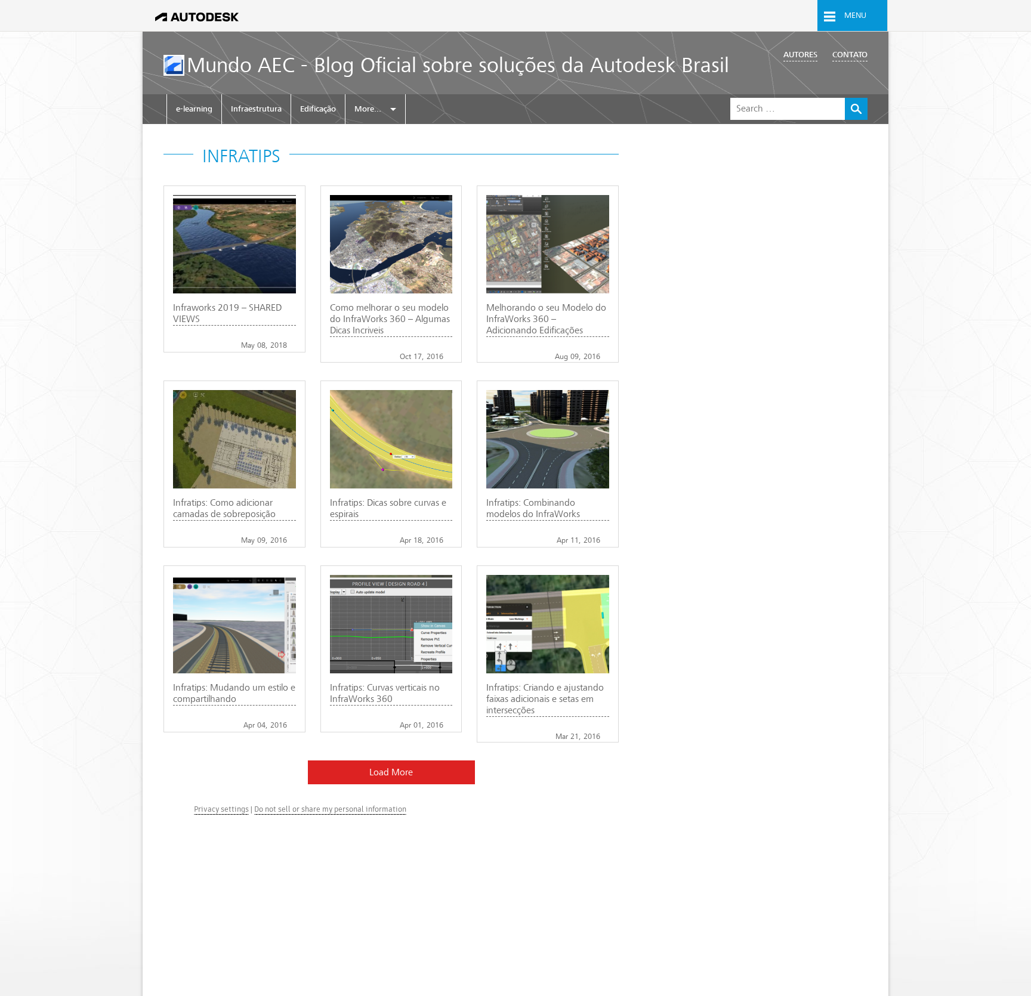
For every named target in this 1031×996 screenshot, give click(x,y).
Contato (850, 55)
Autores (800, 55)
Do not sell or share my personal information (330, 809)
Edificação (318, 109)
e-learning (194, 109)
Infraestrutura (256, 109)
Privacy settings (221, 809)
